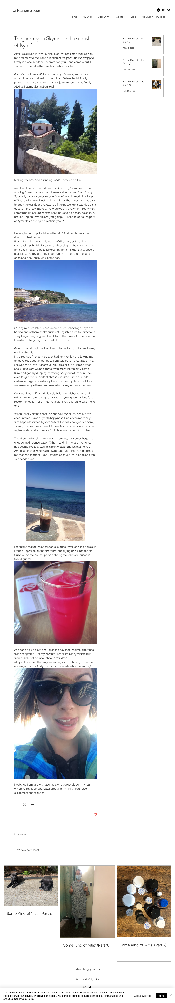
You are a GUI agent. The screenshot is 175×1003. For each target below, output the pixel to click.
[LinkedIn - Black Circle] (158, 10)
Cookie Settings (142, 995)
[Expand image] (55, 131)
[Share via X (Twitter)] (24, 804)
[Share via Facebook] (15, 804)
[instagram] (163, 10)
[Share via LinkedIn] (32, 804)
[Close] (171, 995)
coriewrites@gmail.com (23, 11)
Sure (161, 995)
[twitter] (168, 10)
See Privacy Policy (24, 998)
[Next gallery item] (93, 131)
